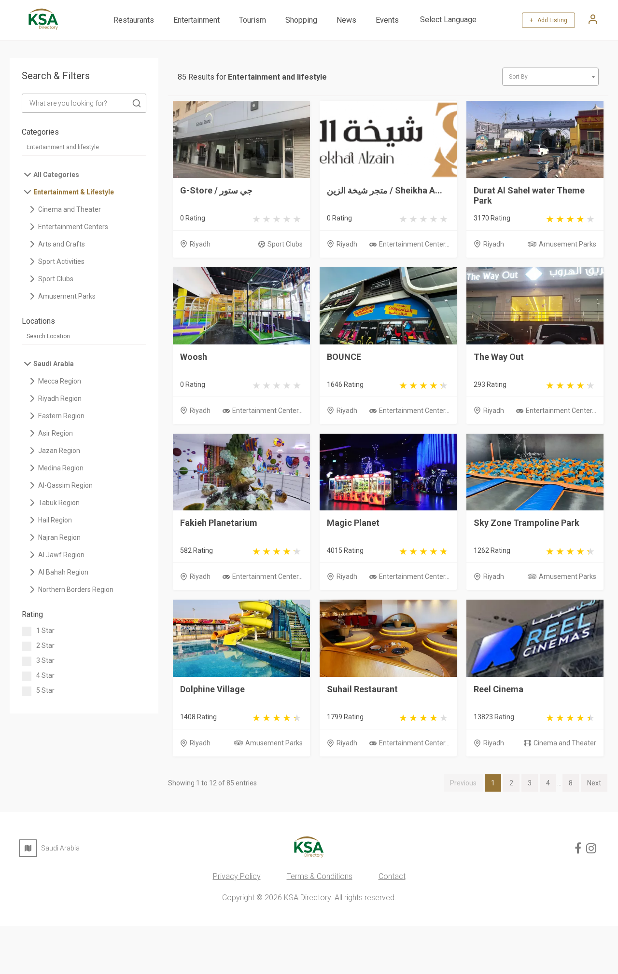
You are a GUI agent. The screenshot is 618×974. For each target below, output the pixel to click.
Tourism (252, 20)
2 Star (45, 645)
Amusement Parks (567, 244)
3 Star (45, 660)
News (346, 20)
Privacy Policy (237, 876)
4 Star (45, 675)
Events (387, 20)
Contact (392, 876)
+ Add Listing (548, 20)
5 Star (45, 690)
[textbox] (550, 76)
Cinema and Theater (565, 743)
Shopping (301, 20)
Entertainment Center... (414, 244)
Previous (463, 783)
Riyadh (200, 244)
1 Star (45, 630)
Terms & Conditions (319, 876)
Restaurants (133, 20)
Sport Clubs (285, 244)
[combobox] (550, 77)
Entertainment (196, 20)
